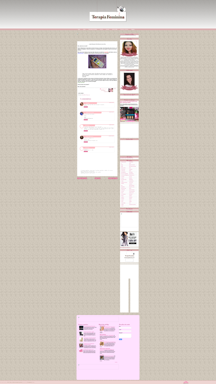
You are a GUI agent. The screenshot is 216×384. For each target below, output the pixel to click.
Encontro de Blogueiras (125, 175)
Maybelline (123, 186)
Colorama (130, 169)
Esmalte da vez (131, 175)
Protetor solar (131, 192)
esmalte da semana (132, 204)
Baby (122, 164)
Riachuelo (130, 194)
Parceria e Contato (124, 29)
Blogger (33, 382)
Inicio (79, 29)
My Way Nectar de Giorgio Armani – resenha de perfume (107, 335)
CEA (130, 167)
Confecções (123, 170)
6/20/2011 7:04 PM (111, 147)
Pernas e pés (88, 94)
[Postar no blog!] (79, 93)
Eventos (107, 29)
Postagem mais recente (82, 178)
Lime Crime (131, 182)
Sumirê (122, 200)
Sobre (84, 29)
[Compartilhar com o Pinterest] (83, 93)
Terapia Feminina (4, 382)
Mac (122, 185)
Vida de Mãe (114, 29)
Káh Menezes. (90, 136)
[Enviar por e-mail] (78, 93)
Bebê (122, 166)
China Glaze (123, 169)
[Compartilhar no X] (80, 93)
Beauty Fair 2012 (132, 164)
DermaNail (131, 172)
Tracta (130, 200)
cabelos (122, 204)
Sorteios (130, 198)
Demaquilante (123, 172)
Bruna (87, 103)
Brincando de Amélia (93, 29)
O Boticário (123, 189)
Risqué (122, 195)
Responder (86, 119)
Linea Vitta (84, 94)
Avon (130, 163)
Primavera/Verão (132, 191)
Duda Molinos (131, 173)
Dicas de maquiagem (124, 173)
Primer (122, 192)
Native (130, 188)
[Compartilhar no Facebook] (81, 93)
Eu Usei (101, 29)
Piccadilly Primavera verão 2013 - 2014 (88, 349)
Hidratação (131, 179)
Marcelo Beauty (131, 185)
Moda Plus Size (131, 186)
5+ (121, 163)
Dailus (130, 170)
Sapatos (130, 195)
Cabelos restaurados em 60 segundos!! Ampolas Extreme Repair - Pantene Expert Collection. (128, 102)
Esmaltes (122, 176)
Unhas (122, 201)
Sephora (122, 197)
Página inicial (97, 178)
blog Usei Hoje (90, 112)
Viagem (130, 201)
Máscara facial (123, 188)
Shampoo (130, 197)
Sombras (122, 198)
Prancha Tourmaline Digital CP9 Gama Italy (89, 326)
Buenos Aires (123, 167)
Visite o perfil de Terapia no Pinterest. (125, 247)
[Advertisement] (129, 130)
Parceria (122, 191)
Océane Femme (131, 189)
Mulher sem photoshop (103, 334)
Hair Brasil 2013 (123, 179)
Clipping (132, 29)
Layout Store (25, 382)
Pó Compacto (123, 194)
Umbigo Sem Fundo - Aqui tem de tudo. (105, 348)
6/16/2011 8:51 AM (111, 102)
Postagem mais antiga (112, 178)
